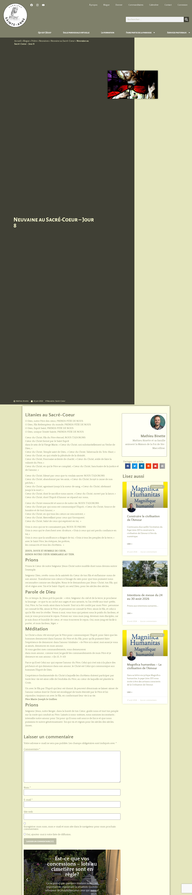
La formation (107, 32)
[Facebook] (31, 5)
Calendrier (154, 5)
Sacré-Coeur (60, 401)
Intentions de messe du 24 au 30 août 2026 (144, 597)
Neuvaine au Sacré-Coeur (63, 41)
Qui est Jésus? (44, 32)
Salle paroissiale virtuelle (76, 32)
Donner (119, 5)
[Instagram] (37, 5)
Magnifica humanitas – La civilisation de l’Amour (144, 666)
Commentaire (32, 749)
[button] (27, 880)
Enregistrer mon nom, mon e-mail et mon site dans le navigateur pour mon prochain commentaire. (70, 827)
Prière (34, 41)
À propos (93, 5)
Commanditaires (135, 5)
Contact (168, 5)
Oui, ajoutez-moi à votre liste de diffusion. (48, 834)
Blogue (106, 5)
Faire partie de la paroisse (139, 32)
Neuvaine (50, 401)
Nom (27, 787)
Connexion (183, 5)
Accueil (17, 41)
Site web (28, 812)
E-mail (28, 800)
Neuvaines (44, 41)
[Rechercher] (186, 19)
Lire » (129, 544)
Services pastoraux (177, 32)
